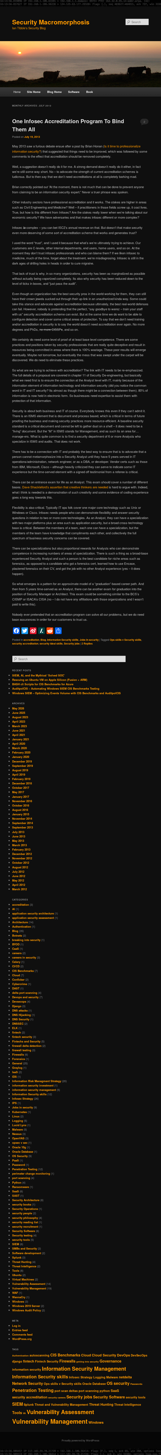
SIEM (15, 1244)
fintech (16, 1032)
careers (17, 953)
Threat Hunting (21, 1262)
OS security (118, 1383)
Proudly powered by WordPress (80, 1440)
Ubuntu (17, 1275)
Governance (110, 1361)
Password (18, 1165)
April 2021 (18, 735)
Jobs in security (89, 640)
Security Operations (25, 1209)
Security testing (22, 1235)
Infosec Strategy (22, 1098)
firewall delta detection (27, 1046)
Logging (17, 1121)
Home (17, 92)
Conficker (18, 979)
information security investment (32, 1085)
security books (21, 1204)
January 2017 (20, 797)
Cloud (16, 975)
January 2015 (20, 814)
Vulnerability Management (29, 1288)
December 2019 (22, 761)
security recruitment (25, 1226)
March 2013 (19, 845)
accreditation (31, 640)
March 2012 (19, 889)
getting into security (87, 1361)
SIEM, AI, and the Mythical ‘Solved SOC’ (38, 675)
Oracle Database (22, 1152)
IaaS (15, 1072)
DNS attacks (20, 1010)
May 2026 (18, 708)
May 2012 (18, 880)
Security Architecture (25, 1200)
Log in (16, 1326)
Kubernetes (19, 1112)
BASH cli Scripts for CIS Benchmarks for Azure (42, 684)
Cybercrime (19, 984)
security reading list (25, 1222)
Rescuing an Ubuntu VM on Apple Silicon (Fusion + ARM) (49, 680)
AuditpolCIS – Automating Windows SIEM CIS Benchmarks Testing (55, 688)
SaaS (15, 1191)
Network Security (27, 1383)
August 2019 (20, 770)
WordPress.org (22, 1339)
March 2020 (19, 748)
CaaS (15, 949)
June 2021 (18, 730)
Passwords (136, 1383)
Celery (16, 962)
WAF (15, 1293)
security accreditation (25, 643)
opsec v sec (19, 1143)
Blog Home (54, 92)
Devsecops (19, 1001)
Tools (15, 1271)
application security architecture (33, 913)
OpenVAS (18, 1138)
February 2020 (21, 752)
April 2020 (18, 744)
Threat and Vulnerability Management (61, 1404)
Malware (17, 1129)
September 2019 (22, 766)
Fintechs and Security (26, 1041)
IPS (14, 1103)
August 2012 (20, 867)
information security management (34, 1090)
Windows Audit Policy (26, 1310)
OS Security (20, 1156)
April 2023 (18, 721)
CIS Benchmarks (23, 971)
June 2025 (18, 713)
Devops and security (25, 997)
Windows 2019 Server (26, 1306)
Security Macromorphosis (51, 21)
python (105, 1391)
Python (16, 1182)
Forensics (18, 1059)
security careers (57, 1397)
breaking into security (26, 940)
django (17, 1361)
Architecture (20, 922)
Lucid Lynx (19, 1125)
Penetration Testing (24, 1169)
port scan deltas (66, 1391)
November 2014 (22, 819)
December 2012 (22, 854)
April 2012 (18, 885)
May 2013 (18, 841)
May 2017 (18, 792)
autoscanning (39, 1355)
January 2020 (20, 757)
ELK (15, 1028)
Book (89, 92)
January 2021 (20, 739)
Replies (87, 643)
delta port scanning (24, 993)
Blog (43, 640)
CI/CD (15, 966)
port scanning (21, 1178)
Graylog (17, 1068)
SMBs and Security (24, 1248)
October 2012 (20, 863)
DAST (15, 988)
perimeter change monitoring (31, 1173)
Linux (15, 1116)
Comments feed (22, 1334)
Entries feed (20, 1330)
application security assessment (33, 918)
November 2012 (22, 858)
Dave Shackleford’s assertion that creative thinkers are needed (65, 487)
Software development (26, 1253)
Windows (18, 1301)
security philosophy (25, 1218)
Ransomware (20, 1187)
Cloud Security (104, 1355)
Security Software (23, 1231)
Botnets (17, 935)
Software (73, 92)
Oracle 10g (19, 1147)
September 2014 (22, 823)
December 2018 (22, 783)
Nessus (17, 1134)
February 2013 (21, 849)
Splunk (16, 1257)
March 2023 (19, 726)
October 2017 (20, 788)
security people (22, 1213)
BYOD (15, 944)
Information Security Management (84, 1368)
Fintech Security (46, 1361)
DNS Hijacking (21, 1015)
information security (26, 1369)
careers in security (24, 957)
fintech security (22, 1037)
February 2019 (21, 779)
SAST (15, 1196)
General (17, 1063)
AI (13, 909)
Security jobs (72, 643)
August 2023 (20, 717)
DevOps (123, 1355)
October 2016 (20, 805)
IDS (14, 1077)
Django (16, 1006)
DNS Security (20, 1019)
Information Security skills (62, 640)
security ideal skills (51, 643)
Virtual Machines (23, 1279)
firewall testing (21, 1050)
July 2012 (18, 872)
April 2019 (18, 774)
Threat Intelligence (24, 1266)
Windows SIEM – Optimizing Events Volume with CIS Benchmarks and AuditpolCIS (66, 693)
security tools (21, 1240)
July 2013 (18, 832)
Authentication (21, 926)
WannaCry (18, 1297)
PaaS (15, 1160)
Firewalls (18, 1054)
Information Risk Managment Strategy (36, 1081)
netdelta (125, 1377)
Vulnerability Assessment (28, 1284)
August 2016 (20, 810)
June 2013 (18, 836)
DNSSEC (17, 1024)
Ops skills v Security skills (125, 640)
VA (24, 1413)
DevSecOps (139, 1355)
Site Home (33, 92)
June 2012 (18, 876)
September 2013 (22, 827)
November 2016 (22, 801)
